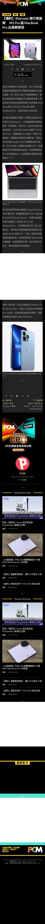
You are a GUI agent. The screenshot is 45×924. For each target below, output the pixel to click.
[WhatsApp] (17, 69)
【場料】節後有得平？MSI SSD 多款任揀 (21, 584)
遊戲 (4, 529)
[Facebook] (12, 69)
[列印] (33, 69)
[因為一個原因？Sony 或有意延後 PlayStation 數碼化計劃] (22, 507)
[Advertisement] (22, 276)
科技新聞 (6, 14)
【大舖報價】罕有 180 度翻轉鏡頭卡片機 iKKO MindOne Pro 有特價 (21, 561)
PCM (12, 64)
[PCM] (22, 463)
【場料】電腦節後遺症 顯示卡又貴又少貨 (22, 574)
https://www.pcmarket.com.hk (22, 477)
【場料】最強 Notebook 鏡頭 (8, 404)
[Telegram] (22, 69)
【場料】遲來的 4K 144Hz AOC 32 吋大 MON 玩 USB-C (33, 406)
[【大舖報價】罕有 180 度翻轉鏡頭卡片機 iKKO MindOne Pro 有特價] (22, 544)
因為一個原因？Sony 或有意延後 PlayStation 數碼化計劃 (17, 630)
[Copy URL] (28, 69)
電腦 (22, 14)
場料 (15, 14)
